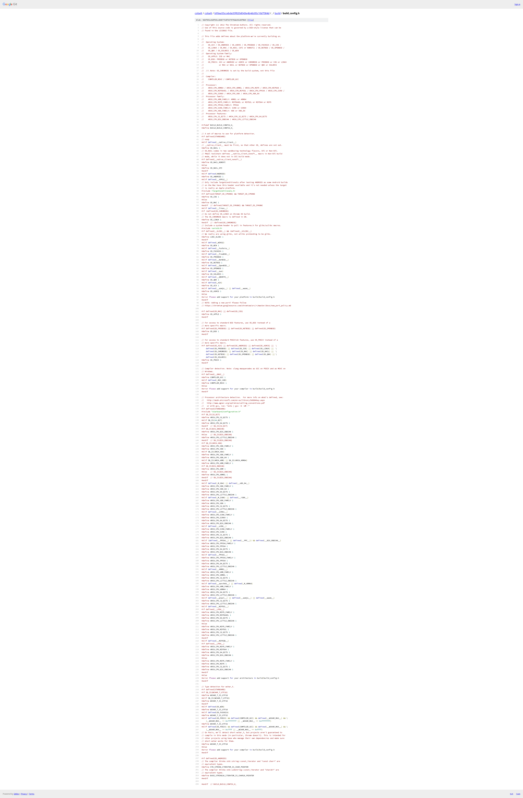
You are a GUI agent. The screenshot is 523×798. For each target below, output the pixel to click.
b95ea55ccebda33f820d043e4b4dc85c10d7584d (241, 13)
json (518, 794)
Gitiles (16, 794)
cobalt (198, 13)
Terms (31, 794)
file (250, 20)
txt (511, 794)
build (278, 13)
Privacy (24, 794)
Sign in (517, 4)
